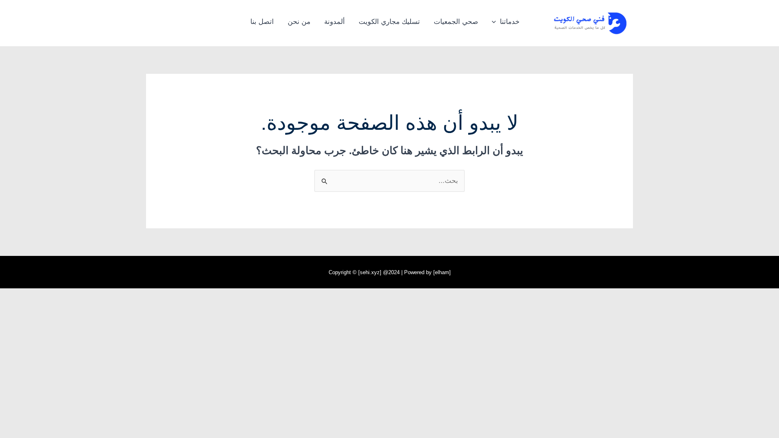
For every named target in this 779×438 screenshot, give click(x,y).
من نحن (299, 22)
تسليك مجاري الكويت (389, 22)
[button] (496, 22)
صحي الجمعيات (456, 22)
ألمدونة (334, 22)
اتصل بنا (262, 22)
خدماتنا (510, 22)
